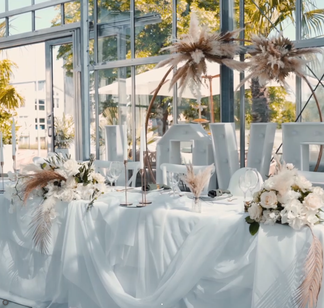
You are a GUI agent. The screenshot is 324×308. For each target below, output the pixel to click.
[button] (5, 302)
